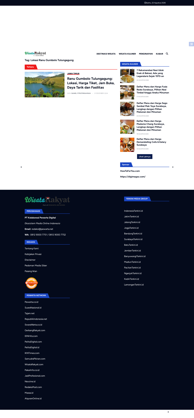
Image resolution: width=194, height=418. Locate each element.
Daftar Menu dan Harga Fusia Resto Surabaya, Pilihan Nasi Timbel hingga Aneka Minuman (153, 89)
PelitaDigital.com (33, 341)
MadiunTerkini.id (132, 262)
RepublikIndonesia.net (36, 319)
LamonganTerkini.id (134, 284)
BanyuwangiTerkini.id (134, 256)
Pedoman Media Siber (36, 265)
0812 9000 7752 (57, 234)
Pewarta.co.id (31, 302)
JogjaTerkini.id (131, 228)
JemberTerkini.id (132, 250)
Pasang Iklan (31, 271)
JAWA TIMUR (73, 73)
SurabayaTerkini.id (133, 239)
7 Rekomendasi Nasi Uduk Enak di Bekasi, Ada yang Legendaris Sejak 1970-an (150, 73)
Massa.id (29, 392)
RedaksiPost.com (33, 387)
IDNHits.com (31, 336)
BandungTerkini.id (133, 233)
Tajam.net (30, 313)
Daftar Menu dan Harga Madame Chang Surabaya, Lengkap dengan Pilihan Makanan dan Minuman (151, 125)
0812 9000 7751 (38, 234)
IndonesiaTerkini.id (133, 210)
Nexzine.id (30, 381)
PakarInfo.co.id (32, 370)
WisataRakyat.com (34, 364)
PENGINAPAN (146, 54)
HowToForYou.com (130, 171)
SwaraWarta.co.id (33, 324)
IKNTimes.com (32, 353)
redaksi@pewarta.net (42, 229)
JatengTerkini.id (132, 222)
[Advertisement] (97, 27)
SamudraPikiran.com (35, 358)
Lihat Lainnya (144, 156)
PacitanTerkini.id (132, 267)
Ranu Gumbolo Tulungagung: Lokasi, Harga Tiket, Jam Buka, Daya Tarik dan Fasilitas (91, 83)
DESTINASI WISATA (106, 54)
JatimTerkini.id (131, 216)
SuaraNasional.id (33, 307)
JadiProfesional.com (35, 375)
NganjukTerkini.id (132, 273)
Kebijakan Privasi (33, 254)
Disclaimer (30, 259)
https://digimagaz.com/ (132, 176)
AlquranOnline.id (33, 398)
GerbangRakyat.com (35, 330)
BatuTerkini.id (131, 245)
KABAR (159, 54)
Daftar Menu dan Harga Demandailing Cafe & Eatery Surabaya (151, 142)
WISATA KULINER (127, 54)
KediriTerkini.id (131, 279)
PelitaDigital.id (32, 347)
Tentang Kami (32, 248)
